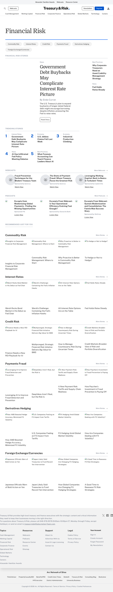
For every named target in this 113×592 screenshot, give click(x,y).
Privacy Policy (73, 542)
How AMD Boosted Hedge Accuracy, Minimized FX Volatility (15, 442)
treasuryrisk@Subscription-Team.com (39, 524)
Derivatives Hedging (82, 44)
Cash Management (7, 535)
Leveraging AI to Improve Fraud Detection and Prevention (16, 397)
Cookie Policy (73, 535)
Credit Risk (46, 44)
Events (25, 546)
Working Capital (6, 539)
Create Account (96, 538)
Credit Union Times (54, 577)
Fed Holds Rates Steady (96, 308)
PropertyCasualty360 (26, 577)
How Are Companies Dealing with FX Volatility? (94, 436)
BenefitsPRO (40, 577)
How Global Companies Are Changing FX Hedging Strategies (68, 487)
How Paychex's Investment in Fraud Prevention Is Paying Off (95, 389)
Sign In (93, 535)
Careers (3, 560)
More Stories (100, 235)
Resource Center (72, 2)
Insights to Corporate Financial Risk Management (14, 266)
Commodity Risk (13, 44)
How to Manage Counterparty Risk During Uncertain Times (69, 346)
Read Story (45, 120)
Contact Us (49, 546)
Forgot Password (97, 542)
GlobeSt (66, 577)
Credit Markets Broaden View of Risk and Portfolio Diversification (96, 346)
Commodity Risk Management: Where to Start (42, 260)
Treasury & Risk (77, 577)
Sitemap (26, 549)
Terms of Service (74, 539)
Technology (4, 556)
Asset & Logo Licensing (54, 542)
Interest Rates (31, 44)
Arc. (36, 586)
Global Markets (6, 553)
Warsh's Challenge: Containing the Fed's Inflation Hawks (41, 311)
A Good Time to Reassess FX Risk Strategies (93, 487)
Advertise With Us (52, 539)
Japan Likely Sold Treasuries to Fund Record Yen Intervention (43, 487)
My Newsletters (96, 545)
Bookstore (102, 577)
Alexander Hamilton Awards (45, 2)
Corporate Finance (7, 546)
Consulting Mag (90, 577)
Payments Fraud (62, 44)
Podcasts (26, 539)
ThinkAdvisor (11, 577)
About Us (49, 535)
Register (99, 8)
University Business (73, 580)
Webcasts (60, 2)
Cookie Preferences (84, 586)
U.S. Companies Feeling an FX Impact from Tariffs (42, 436)
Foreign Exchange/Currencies (18, 50)
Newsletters (88, 8)
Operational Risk (6, 549)
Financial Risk (5, 542)
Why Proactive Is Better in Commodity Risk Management (69, 260)
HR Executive (37, 580)
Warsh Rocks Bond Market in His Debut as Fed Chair (15, 311)
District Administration (54, 580)
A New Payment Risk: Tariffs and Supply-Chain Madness (69, 389)
